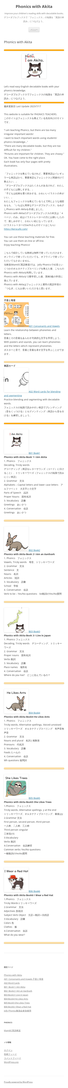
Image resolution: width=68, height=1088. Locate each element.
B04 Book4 (34, 712)
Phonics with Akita (34, 6)
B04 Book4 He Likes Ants (16, 998)
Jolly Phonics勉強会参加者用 (17, 1010)
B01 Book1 (34, 453)
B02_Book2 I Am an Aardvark (18, 990)
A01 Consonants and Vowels (44, 326)
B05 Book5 (34, 798)
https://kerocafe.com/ (16, 229)
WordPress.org (11, 1062)
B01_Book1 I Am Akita (14, 986)
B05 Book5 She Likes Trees (17, 1002)
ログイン (8, 1050)
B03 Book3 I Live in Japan (16, 994)
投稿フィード (10, 1054)
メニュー (34, 29)
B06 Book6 (34, 891)
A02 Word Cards (12, 982)
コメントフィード (12, 1058)
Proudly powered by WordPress (18, 1082)
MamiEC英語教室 (12, 1030)
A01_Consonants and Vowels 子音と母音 (23, 979)
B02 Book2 (34, 550)
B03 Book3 (34, 631)
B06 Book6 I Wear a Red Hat (17, 1006)
